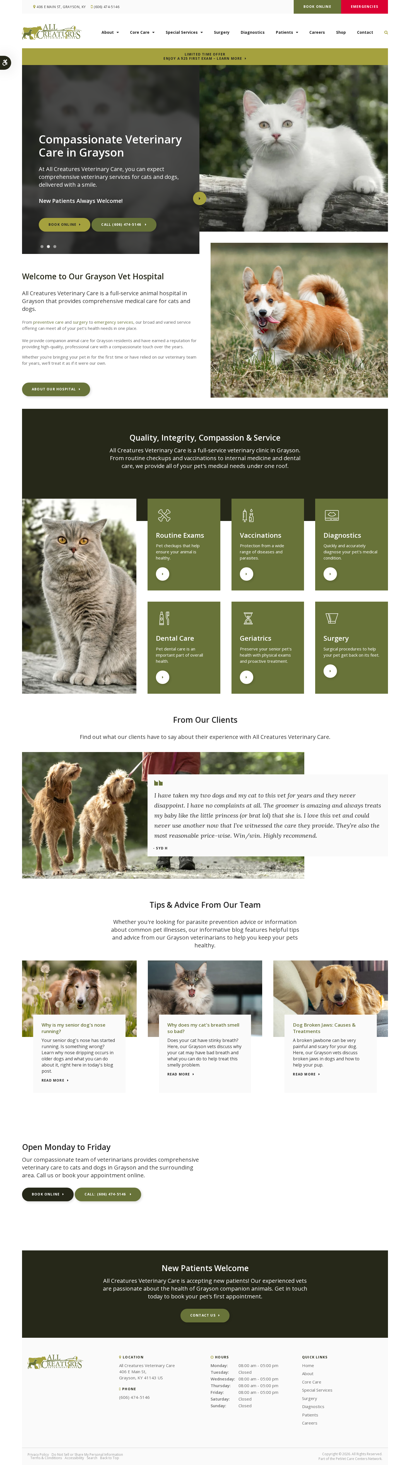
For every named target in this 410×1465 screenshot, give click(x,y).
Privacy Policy (38, 1454)
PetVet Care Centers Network (359, 1458)
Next (199, 198)
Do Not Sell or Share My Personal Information (87, 1454)
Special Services (182, 32)
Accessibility (74, 1458)
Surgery (222, 32)
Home (308, 1365)
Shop (341, 32)
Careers (317, 32)
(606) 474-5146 (106, 6)
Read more (53, 1081)
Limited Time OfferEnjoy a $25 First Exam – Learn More (202, 56)
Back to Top (109, 1458)
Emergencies (364, 6)
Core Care (139, 32)
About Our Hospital (54, 389)
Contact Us (203, 1315)
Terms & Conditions (46, 1458)
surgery (80, 322)
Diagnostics (253, 32)
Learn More (162, 574)
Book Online (317, 6)
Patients (284, 32)
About (108, 32)
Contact (365, 32)
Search (92, 1458)
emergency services (113, 322)
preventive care (48, 322)
